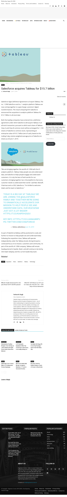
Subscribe (51, 142)
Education (4, 341)
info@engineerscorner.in (30, 482)
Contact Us (40, 3)
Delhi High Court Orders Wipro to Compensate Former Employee (7, 365)
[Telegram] (23, 95)
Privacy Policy (21, 3)
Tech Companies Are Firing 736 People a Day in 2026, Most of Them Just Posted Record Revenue (14, 453)
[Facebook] (50, 6)
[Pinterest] (11, 95)
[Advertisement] (33, 36)
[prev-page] (2, 372)
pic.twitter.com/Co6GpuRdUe (19, 222)
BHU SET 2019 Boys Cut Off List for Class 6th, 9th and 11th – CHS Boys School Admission (33, 284)
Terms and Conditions (31, 3)
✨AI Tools (17, 20)
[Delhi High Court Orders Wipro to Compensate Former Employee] (7, 357)
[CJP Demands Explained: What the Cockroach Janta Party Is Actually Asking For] (22, 338)
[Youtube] (64, 6)
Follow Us (49, 113)
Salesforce (20, 261)
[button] (64, 21)
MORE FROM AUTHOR (21, 330)
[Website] (27, 322)
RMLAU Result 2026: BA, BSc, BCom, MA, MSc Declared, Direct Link (37, 434)
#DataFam (33, 208)
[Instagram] (53, 6)
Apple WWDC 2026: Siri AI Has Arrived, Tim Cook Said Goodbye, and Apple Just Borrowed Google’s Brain (14, 435)
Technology (25, 20)
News (7, 83)
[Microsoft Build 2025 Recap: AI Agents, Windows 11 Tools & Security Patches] (22, 357)
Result (45, 20)
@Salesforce (28, 197)
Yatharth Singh (6, 91)
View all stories (61, 96)
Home (2, 3)
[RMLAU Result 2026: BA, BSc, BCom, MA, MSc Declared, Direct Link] (26, 434)
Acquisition (8, 261)
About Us (8, 3)
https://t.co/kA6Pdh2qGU (17, 213)
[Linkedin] (56, 6)
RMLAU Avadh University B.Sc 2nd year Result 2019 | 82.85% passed (11, 283)
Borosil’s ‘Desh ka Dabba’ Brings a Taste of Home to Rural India (36, 365)
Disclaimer (14, 3)
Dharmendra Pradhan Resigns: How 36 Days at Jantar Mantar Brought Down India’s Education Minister (7, 347)
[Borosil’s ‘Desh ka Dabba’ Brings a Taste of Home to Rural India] (37, 357)
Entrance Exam (38, 20)
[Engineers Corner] (33, 13)
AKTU (31, 20)
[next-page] (5, 372)
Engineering (9, 20)
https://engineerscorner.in (19, 297)
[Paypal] (58, 6)
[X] (61, 6)
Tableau (26, 261)
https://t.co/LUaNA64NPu (26, 219)
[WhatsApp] (15, 95)
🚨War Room (52, 20)
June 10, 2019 (29, 227)
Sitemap (47, 3)
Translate (59, 152)
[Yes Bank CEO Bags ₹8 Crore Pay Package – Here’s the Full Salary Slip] (37, 338)
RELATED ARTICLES (7, 330)
